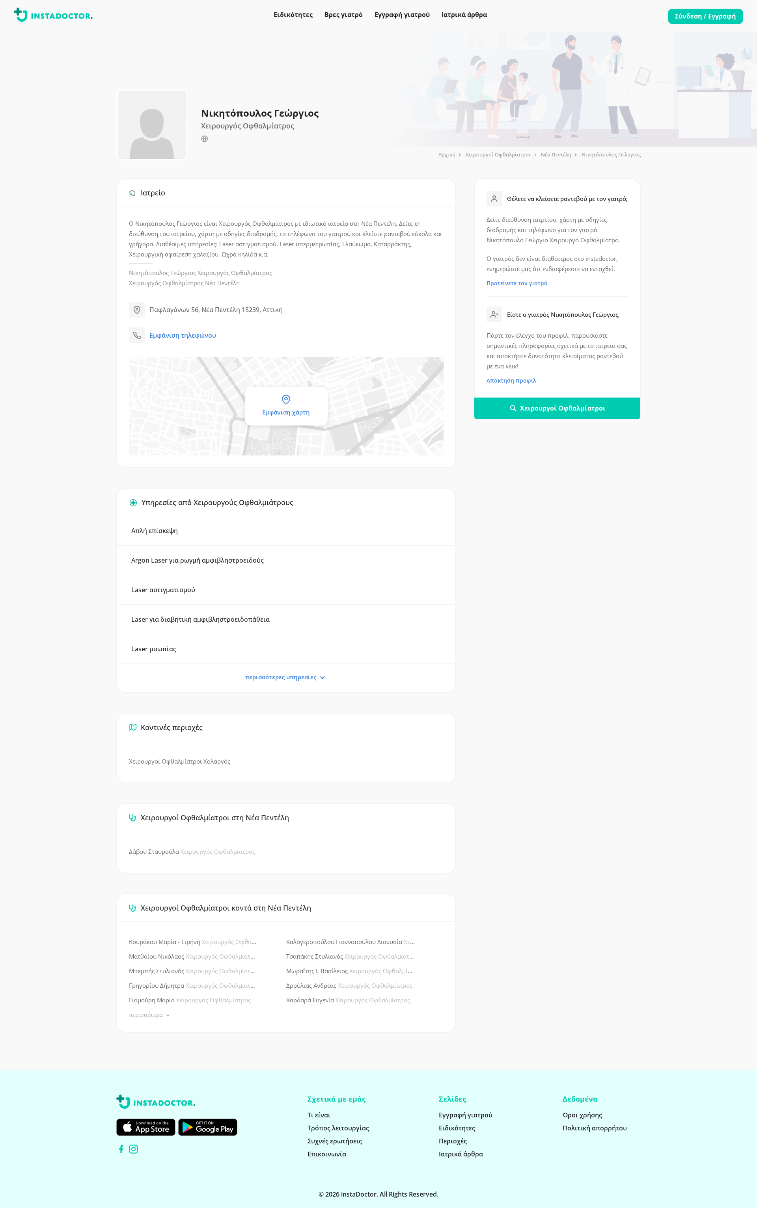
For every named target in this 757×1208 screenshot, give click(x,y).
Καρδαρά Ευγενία (348, 1000)
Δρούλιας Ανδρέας (349, 985)
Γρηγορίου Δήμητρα (194, 985)
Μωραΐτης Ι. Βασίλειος (351, 971)
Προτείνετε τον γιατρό (517, 283)
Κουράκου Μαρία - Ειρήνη (194, 942)
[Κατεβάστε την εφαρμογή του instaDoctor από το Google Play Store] (207, 1127)
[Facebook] (121, 1149)
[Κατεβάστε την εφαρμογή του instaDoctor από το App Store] (145, 1127)
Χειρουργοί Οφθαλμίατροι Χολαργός (179, 761)
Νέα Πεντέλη (556, 154)
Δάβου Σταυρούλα (192, 851)
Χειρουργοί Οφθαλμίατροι (498, 154)
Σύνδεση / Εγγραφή (705, 16)
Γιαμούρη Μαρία (190, 1000)
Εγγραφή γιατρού (402, 14)
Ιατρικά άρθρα (464, 14)
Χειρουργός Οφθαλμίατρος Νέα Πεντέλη (184, 283)
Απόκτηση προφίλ (511, 380)
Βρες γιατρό (343, 14)
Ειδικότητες (293, 14)
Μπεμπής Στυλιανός (194, 971)
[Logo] (53, 16)
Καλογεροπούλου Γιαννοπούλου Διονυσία (351, 942)
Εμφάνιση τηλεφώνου (182, 335)
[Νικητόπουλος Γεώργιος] (204, 139)
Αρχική (446, 154)
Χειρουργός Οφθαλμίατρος (235, 273)
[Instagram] (133, 1149)
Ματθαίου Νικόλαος (194, 956)
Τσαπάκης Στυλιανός (351, 956)
